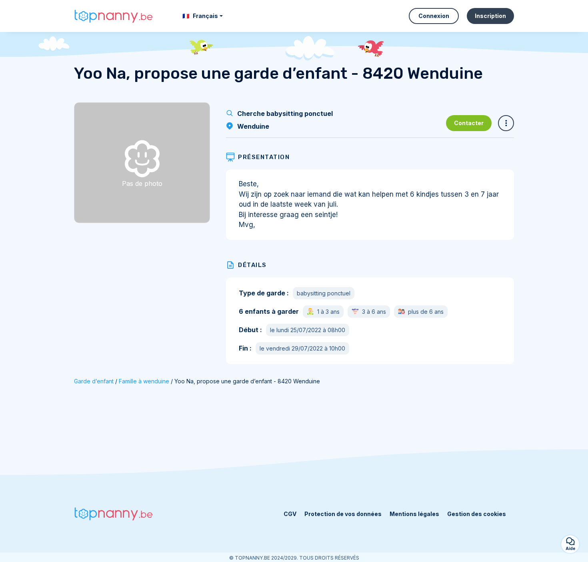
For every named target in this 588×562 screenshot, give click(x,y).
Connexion (433, 15)
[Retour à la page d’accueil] (114, 16)
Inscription (490, 15)
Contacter (469, 123)
